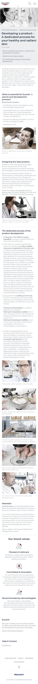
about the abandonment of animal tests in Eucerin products (16, 191)
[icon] (19, 667)
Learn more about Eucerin (12, 631)
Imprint (21, 658)
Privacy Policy (19, 662)
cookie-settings (10, 658)
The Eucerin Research (10, 30)
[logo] (6, 3)
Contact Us (6, 645)
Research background (28, 30)
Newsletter (29, 658)
